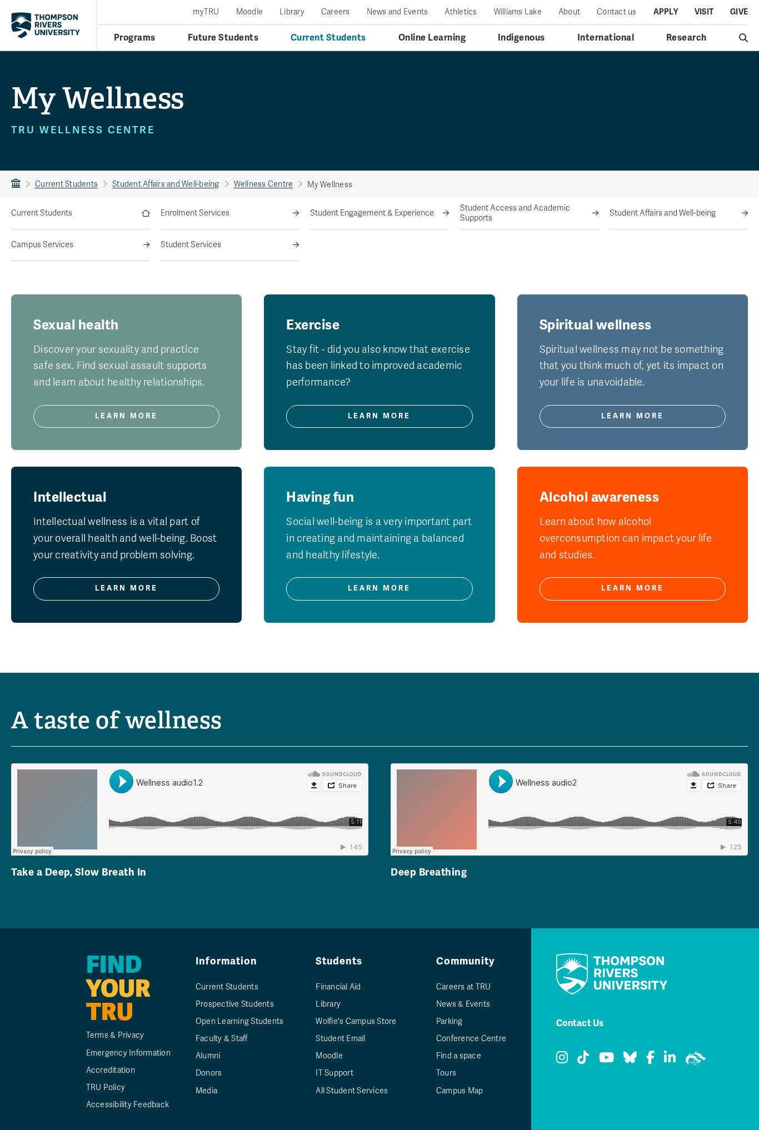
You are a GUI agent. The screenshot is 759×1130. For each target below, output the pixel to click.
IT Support (334, 1073)
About (569, 12)
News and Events (397, 12)
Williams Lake (518, 12)
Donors (209, 1073)
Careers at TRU (463, 987)
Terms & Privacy (115, 1035)
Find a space (458, 1056)
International (606, 37)
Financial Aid (338, 987)
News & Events (463, 1004)
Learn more (126, 416)
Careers (335, 12)
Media (206, 1091)
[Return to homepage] (45, 25)
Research (686, 37)
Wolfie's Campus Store (356, 1021)
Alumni (208, 1056)
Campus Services (42, 244)
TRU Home (16, 184)
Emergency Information (128, 1053)
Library (291, 12)
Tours (446, 1073)
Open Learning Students (240, 1021)
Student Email (340, 1038)
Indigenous (521, 37)
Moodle (249, 12)
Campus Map (459, 1091)
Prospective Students (235, 1004)
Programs (135, 37)
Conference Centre (471, 1038)
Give (739, 12)
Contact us (617, 12)
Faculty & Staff (222, 1038)
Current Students (328, 37)
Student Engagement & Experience (372, 213)
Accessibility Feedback (127, 1104)
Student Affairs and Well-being (165, 184)
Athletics (461, 12)
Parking (449, 1021)
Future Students (223, 37)
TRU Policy (106, 1087)
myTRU (206, 12)
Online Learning (432, 37)
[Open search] (743, 38)
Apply (665, 12)
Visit (704, 12)
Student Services (191, 244)
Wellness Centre (263, 184)
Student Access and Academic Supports (515, 213)
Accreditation (110, 1070)
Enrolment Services (195, 213)
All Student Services (352, 1091)
